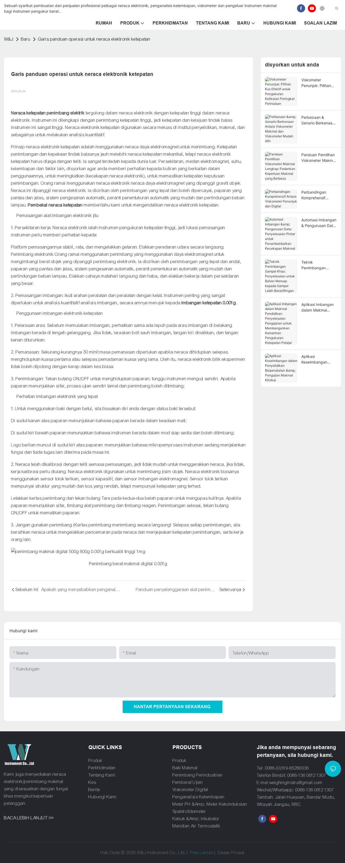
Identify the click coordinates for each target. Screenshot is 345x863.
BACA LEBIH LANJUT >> (29, 818)
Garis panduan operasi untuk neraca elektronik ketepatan (94, 39)
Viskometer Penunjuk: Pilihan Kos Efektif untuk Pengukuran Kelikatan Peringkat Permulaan (318, 83)
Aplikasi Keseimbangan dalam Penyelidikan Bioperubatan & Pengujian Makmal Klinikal (318, 359)
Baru (25, 39)
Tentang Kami (102, 775)
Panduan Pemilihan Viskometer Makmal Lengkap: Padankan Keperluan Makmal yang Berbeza (319, 157)
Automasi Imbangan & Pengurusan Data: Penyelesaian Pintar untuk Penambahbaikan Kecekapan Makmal (318, 223)
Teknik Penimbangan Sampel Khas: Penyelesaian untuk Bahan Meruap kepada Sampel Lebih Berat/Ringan (318, 265)
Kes (92, 782)
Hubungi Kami (102, 797)
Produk (95, 760)
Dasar (224, 852)
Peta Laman (201, 852)
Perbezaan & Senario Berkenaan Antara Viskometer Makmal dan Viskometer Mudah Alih (317, 120)
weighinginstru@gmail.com (296, 782)
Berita (94, 789)
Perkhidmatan (102, 768)
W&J (8, 39)
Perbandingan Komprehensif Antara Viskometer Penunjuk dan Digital (317, 195)
